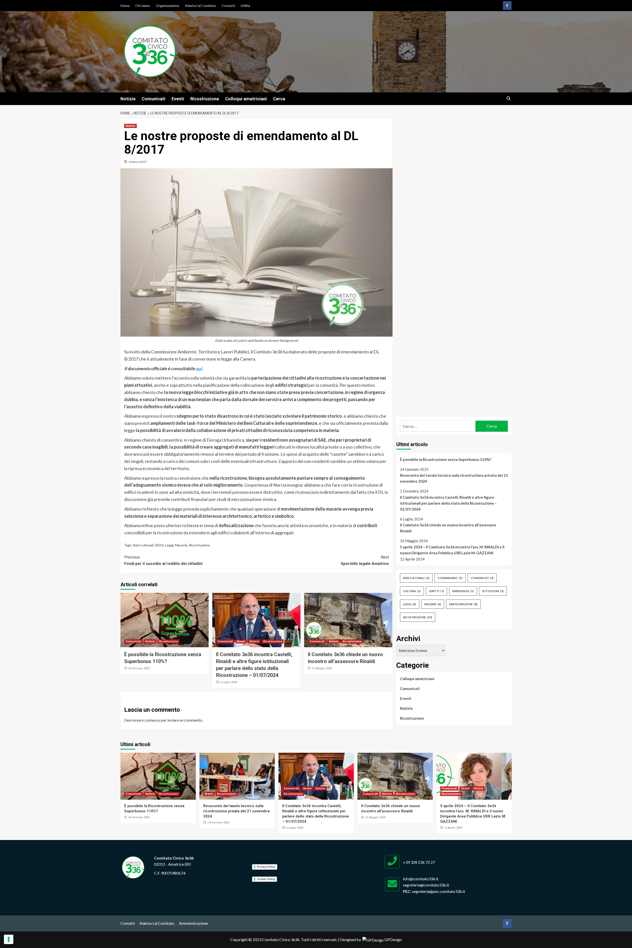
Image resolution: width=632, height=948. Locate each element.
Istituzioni (493, 591)
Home (125, 5)
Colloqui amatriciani (246, 98)
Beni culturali (143, 545)
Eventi (178, 98)
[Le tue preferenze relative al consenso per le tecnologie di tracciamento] (8, 939)
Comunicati (153, 98)
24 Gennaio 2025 (139, 668)
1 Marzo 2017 (137, 162)
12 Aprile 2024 (453, 827)
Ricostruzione (204, 98)
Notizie (128, 98)
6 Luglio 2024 (228, 682)
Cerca (279, 98)
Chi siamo (142, 5)
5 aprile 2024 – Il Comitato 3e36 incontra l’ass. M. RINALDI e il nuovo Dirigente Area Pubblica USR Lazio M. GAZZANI (452, 550)
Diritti (159, 545)
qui (199, 368)
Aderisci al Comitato (200, 5)
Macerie (181, 545)
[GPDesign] (373, 939)
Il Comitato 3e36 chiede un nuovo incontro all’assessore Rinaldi (448, 528)
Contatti (228, 5)
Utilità (245, 5)
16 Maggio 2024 (322, 668)
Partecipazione (463, 604)
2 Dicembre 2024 (218, 822)
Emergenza (463, 591)
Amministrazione (193, 923)
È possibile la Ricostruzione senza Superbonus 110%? (445, 459)
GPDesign (393, 939)
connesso (152, 720)
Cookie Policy (266, 879)
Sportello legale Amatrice (365, 560)
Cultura (412, 591)
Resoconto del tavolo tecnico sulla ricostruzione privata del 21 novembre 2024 (454, 478)
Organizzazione (167, 5)
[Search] (509, 98)
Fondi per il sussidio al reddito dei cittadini (163, 560)
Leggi (169, 545)
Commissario (450, 578)
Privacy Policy (266, 866)
